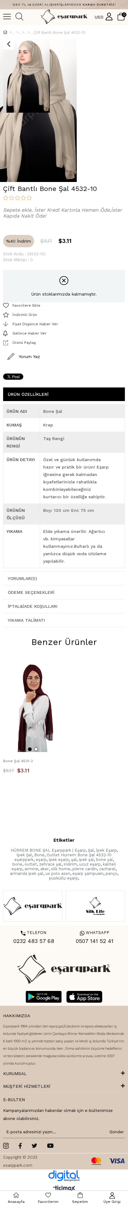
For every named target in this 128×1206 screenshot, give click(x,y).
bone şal (104, 859)
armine (31, 869)
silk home (60, 869)
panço (111, 873)
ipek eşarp (59, 859)
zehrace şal (50, 864)
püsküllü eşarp (63, 878)
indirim (70, 864)
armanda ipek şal (26, 873)
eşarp (41, 859)
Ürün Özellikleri (28, 394)
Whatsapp (94, 932)
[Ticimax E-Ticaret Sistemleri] (64, 1189)
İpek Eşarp (106, 850)
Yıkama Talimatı (26, 620)
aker (44, 869)
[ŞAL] (17, 32)
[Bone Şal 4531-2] (32, 707)
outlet (31, 864)
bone (17, 864)
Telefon (33, 932)
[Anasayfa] (10, 32)
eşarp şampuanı (87, 873)
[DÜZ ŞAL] (23, 32)
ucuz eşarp (90, 864)
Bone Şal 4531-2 (18, 761)
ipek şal (86, 859)
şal (74, 859)
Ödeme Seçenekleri (31, 592)
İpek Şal (24, 855)
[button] (30, 749)
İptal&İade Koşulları (32, 606)
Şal (91, 850)
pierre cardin (84, 869)
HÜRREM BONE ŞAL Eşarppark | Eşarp (48, 850)
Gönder (115, 1132)
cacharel (107, 869)
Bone (39, 855)
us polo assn (57, 873)
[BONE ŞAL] (29, 32)
